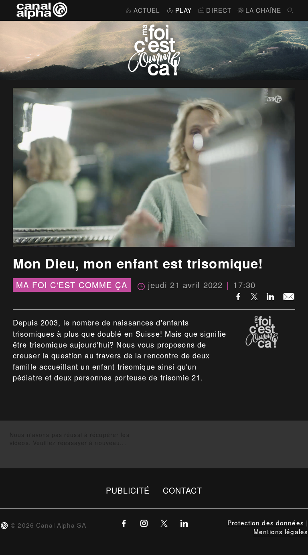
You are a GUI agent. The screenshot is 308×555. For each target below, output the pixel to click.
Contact (183, 490)
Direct (218, 10)
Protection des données (265, 522)
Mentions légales (280, 531)
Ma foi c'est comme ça (72, 285)
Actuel (147, 10)
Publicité (128, 490)
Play (183, 10)
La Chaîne (263, 10)
